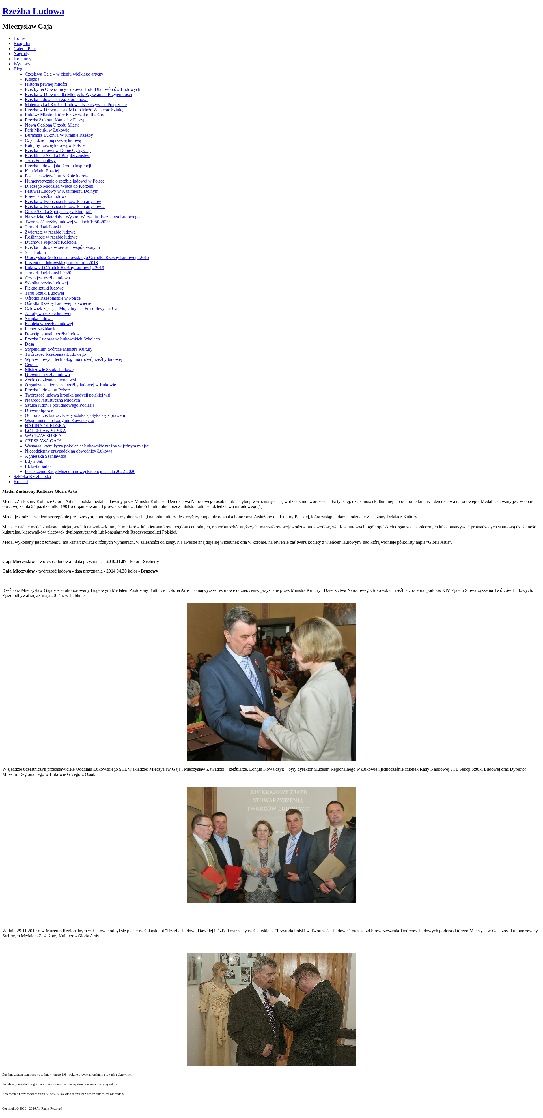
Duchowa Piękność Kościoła (51, 242)
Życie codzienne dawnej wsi (50, 379)
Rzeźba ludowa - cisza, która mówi (56, 99)
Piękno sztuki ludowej (44, 288)
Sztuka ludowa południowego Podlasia (59, 405)
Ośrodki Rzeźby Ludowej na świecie (58, 303)
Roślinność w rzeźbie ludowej (52, 237)
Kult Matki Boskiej (42, 170)
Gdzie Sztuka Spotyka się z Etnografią (59, 211)
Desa (29, 344)
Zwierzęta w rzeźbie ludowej (51, 232)
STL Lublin (35, 252)
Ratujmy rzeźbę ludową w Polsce (55, 145)
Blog (18, 69)
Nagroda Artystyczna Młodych (52, 400)
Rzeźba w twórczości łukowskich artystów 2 (65, 206)
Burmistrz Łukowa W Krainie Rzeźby (59, 135)
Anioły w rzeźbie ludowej (48, 313)
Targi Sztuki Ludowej (44, 293)
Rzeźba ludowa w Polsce (47, 389)
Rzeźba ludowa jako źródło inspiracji (58, 165)
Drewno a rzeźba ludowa (47, 374)
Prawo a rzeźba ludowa (46, 196)
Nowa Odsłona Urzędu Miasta (52, 125)
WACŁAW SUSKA (43, 435)
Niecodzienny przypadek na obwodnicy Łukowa (68, 451)
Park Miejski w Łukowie (47, 130)
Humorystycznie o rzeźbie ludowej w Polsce (64, 181)
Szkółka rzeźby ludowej (46, 282)
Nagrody (21, 53)
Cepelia (31, 364)
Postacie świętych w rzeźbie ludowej (57, 176)
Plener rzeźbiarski (41, 328)
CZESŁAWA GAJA (43, 440)
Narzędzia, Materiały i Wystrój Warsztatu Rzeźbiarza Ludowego (82, 216)
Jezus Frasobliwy (40, 160)
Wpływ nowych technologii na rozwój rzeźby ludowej (73, 359)
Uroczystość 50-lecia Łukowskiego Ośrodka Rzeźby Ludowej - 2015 (87, 257)
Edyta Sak (34, 461)
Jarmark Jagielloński (43, 226)
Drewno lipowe (39, 410)
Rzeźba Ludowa (33, 11)
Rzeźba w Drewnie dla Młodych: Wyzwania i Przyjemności (78, 94)
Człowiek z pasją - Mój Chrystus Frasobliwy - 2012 (71, 308)
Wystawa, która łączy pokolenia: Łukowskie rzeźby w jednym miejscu (88, 446)
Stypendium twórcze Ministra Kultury (58, 349)
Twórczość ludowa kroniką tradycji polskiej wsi (67, 395)
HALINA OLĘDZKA (45, 425)
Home (19, 38)
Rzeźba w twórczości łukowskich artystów (63, 201)
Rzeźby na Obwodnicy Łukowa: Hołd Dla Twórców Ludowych (82, 89)
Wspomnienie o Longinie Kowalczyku (59, 420)
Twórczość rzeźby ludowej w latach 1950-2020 (67, 221)
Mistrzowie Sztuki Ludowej (50, 369)
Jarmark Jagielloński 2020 (48, 272)
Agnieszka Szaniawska (45, 456)
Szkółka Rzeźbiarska (32, 476)
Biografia (22, 43)
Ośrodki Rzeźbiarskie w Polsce (53, 298)
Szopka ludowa (39, 318)
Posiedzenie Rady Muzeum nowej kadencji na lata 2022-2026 (80, 471)
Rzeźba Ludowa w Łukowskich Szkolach (62, 339)
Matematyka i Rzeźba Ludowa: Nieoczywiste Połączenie (76, 104)
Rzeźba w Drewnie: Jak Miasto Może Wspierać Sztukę (74, 109)
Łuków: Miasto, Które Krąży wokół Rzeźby (64, 114)
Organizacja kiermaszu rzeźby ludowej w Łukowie (70, 384)
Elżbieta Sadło (38, 466)
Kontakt (21, 481)
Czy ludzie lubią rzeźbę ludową (53, 140)
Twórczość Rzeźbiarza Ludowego (55, 354)
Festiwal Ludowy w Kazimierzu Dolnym (61, 191)
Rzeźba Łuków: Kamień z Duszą (54, 119)
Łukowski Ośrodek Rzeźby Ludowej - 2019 (64, 267)
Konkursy (22, 58)
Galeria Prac (25, 48)
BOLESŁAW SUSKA (45, 430)
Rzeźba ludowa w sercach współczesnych (62, 247)
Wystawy (22, 63)
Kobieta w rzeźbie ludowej (49, 323)
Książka (32, 79)
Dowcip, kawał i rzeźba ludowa (53, 333)
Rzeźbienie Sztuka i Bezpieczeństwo (57, 155)
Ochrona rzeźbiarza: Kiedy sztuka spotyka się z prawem (75, 415)
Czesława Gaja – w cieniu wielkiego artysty (64, 74)
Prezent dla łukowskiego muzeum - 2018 (61, 262)
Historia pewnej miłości (46, 84)
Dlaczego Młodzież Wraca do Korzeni (59, 186)
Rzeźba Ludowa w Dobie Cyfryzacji (58, 150)
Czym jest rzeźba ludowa (47, 277)
